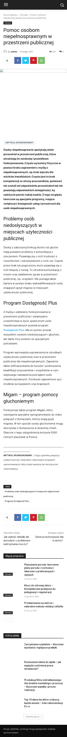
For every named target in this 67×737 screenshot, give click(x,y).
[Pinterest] (33, 60)
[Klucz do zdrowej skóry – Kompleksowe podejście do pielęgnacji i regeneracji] (12, 590)
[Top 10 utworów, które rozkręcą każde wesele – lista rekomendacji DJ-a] (12, 704)
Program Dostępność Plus (17, 501)
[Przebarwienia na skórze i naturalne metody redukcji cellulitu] (12, 607)
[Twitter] (25, 60)
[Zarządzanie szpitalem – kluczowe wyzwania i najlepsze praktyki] (12, 649)
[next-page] (11, 620)
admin (14, 51)
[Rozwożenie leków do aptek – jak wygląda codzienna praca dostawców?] (12, 667)
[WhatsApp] (41, 60)
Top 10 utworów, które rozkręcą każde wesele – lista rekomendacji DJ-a (43, 703)
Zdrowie (24, 14)
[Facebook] (17, 60)
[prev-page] (5, 620)
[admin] (5, 51)
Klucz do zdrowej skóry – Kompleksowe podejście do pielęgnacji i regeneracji (39, 589)
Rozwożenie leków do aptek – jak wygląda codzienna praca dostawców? (42, 665)
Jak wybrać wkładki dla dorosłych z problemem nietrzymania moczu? (16, 540)
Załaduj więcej (32, 716)
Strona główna (10, 14)
